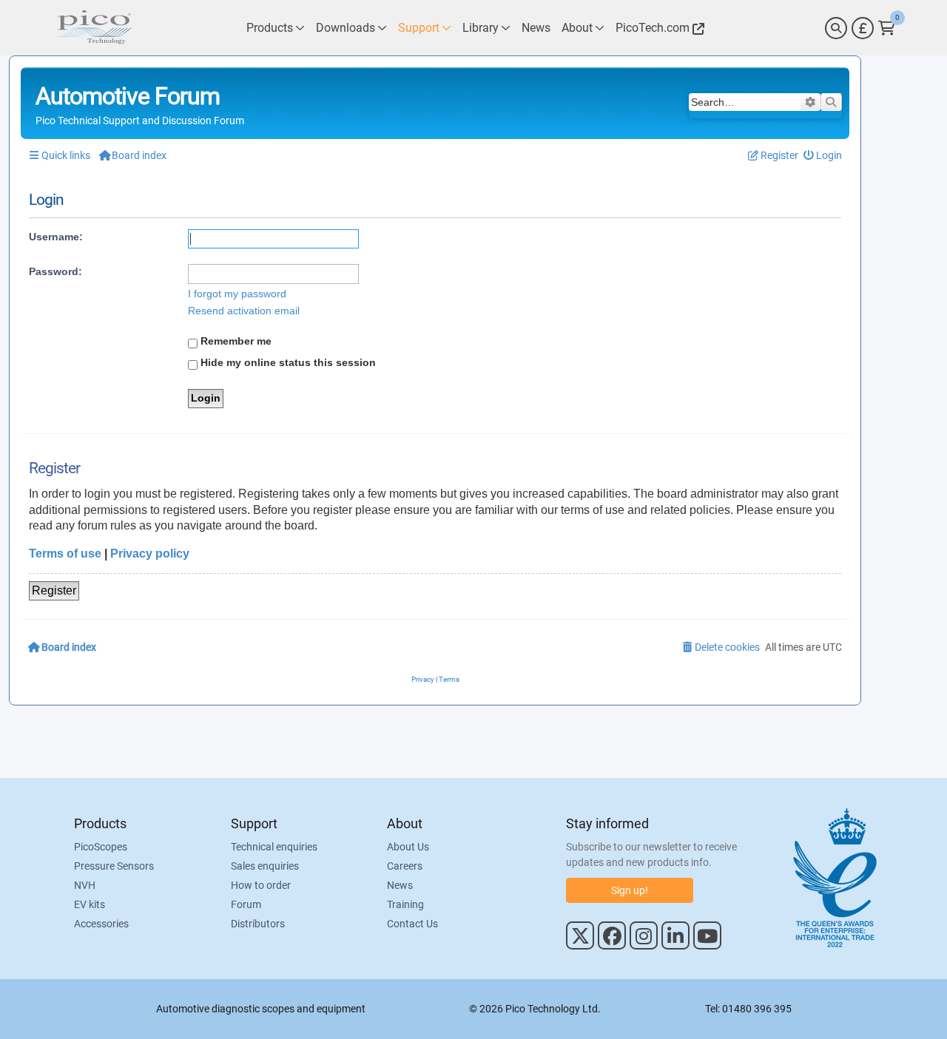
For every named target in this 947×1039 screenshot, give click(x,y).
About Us (408, 847)
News (400, 885)
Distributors (258, 924)
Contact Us (412, 924)
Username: (56, 237)
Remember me (235, 341)
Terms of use (65, 553)
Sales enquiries (265, 866)
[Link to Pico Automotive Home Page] (92, 27)
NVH (84, 885)
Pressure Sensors (114, 866)
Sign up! (629, 890)
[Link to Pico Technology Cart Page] (886, 28)
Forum (246, 904)
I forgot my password (237, 293)
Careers (404, 866)
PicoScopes (100, 847)
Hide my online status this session (287, 362)
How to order (261, 885)
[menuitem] (823, 155)
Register (54, 590)
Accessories (101, 924)
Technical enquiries (274, 847)
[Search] (836, 28)
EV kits (89, 904)
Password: (55, 271)
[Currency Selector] (863, 28)
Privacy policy (149, 553)
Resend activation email (244, 311)
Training (405, 904)
